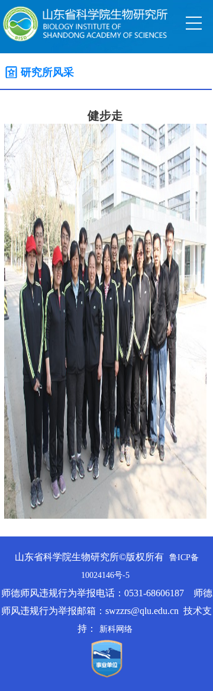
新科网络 (116, 629)
